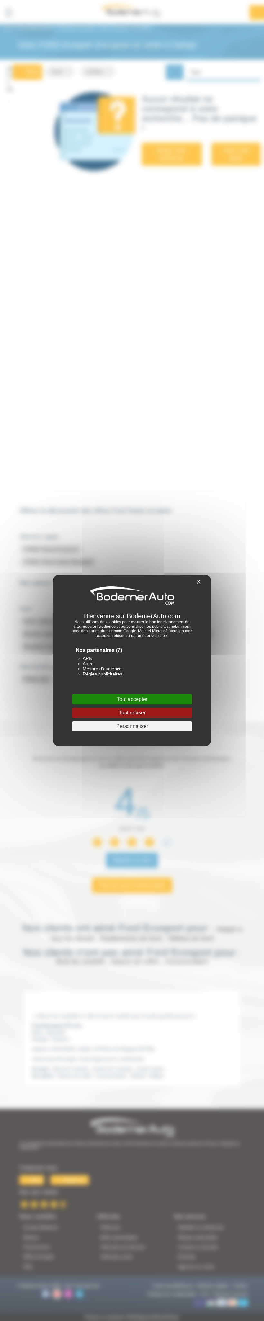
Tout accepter (132, 699)
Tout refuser (132, 712)
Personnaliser (132, 726)
